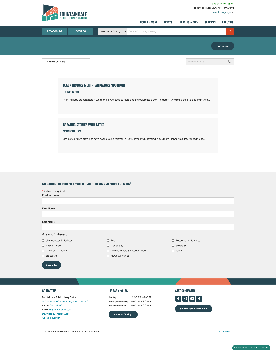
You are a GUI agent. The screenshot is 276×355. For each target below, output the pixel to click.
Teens (179, 250)
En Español (52, 255)
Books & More (240, 347)
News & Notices (120, 255)
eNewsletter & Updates (59, 240)
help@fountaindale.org (60, 309)
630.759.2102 (57, 305)
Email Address (51, 195)
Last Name (48, 221)
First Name (48, 208)
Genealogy (117, 245)
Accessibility (225, 331)
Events (115, 240)
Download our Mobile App (55, 313)
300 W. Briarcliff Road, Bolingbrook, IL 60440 (65, 301)
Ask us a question (51, 317)
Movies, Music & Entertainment (129, 250)
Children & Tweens (259, 347)
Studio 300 (182, 245)
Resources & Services (188, 240)
